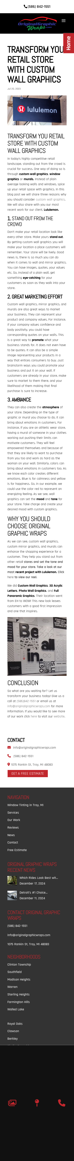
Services (13, 812)
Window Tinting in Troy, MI (25, 805)
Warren (12, 987)
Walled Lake (15, 1009)
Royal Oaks (15, 1024)
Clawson (13, 1031)
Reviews (13, 827)
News (11, 835)
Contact (12, 842)
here (10, 577)
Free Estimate (17, 850)
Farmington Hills (18, 1002)
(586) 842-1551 (23, 756)
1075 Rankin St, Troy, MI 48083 (31, 764)
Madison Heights (18, 979)
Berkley (12, 1038)
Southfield (14, 972)
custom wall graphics (50, 199)
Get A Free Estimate (27, 773)
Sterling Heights (18, 994)
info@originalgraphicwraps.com (34, 747)
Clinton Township (19, 964)
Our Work (13, 820)
